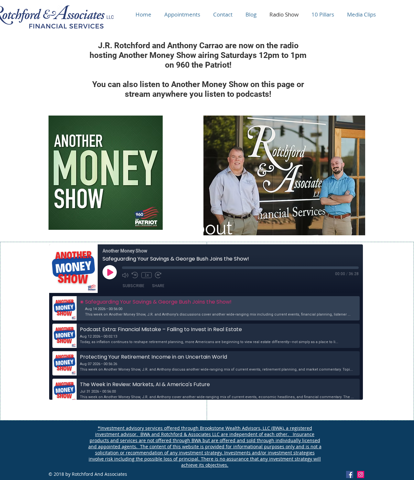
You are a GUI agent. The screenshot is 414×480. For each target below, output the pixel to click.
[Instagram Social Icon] (360, 474)
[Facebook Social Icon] (349, 474)
